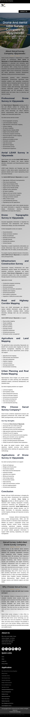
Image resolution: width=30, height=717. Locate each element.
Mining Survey (4, 673)
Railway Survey (5, 694)
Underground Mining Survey (7, 689)
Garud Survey (5, 517)
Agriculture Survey (5, 687)
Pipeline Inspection (5, 701)
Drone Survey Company (6, 1)
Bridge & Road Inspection (7, 682)
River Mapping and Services (7, 703)
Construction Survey (6, 675)
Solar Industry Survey (6, 678)
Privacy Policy (5, 663)
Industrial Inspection (6, 696)
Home (3, 656)
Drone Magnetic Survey (6, 705)
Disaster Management (6, 691)
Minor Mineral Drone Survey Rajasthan (9, 671)
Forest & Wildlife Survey (6, 684)
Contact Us (4, 661)
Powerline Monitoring (6, 680)
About (3, 659)
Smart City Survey (5, 698)
